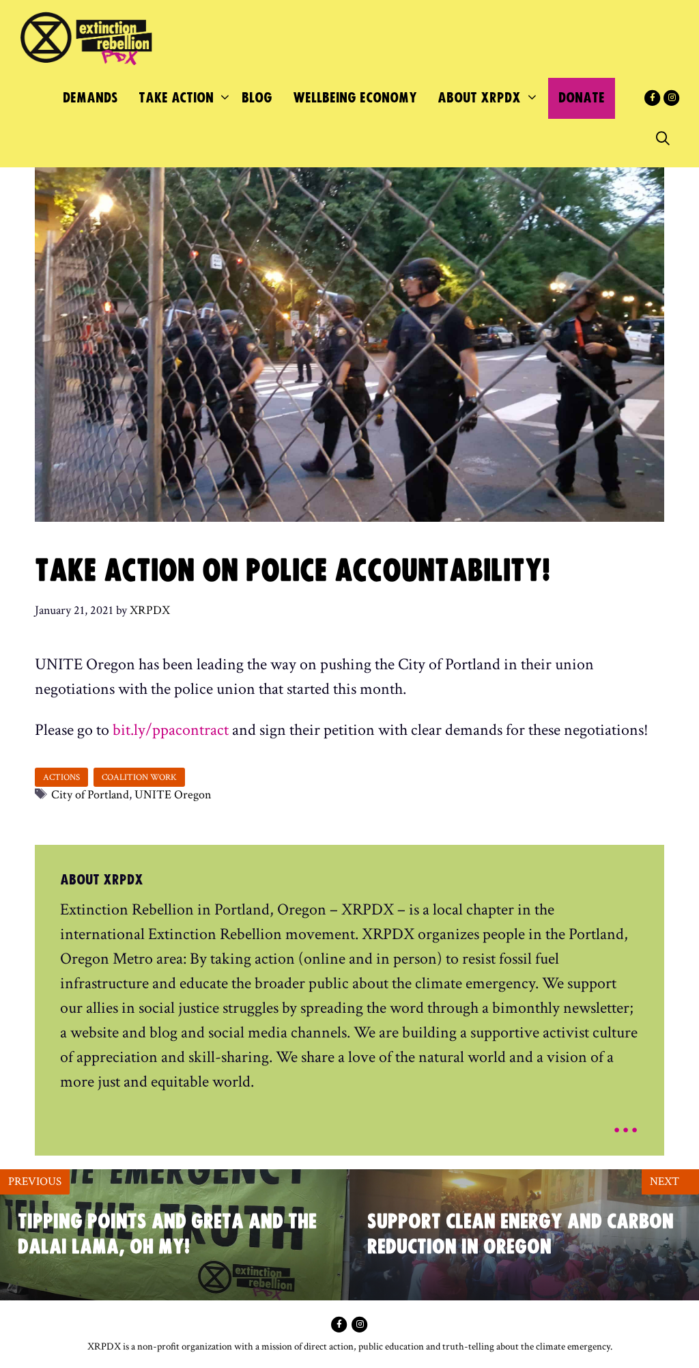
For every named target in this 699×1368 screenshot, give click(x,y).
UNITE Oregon (173, 794)
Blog (257, 98)
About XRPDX (479, 98)
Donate (581, 98)
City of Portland (90, 794)
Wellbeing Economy (355, 98)
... (625, 1120)
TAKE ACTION (176, 98)
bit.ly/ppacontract (171, 729)
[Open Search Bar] (663, 139)
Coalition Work (139, 777)
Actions (61, 777)
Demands (90, 98)
